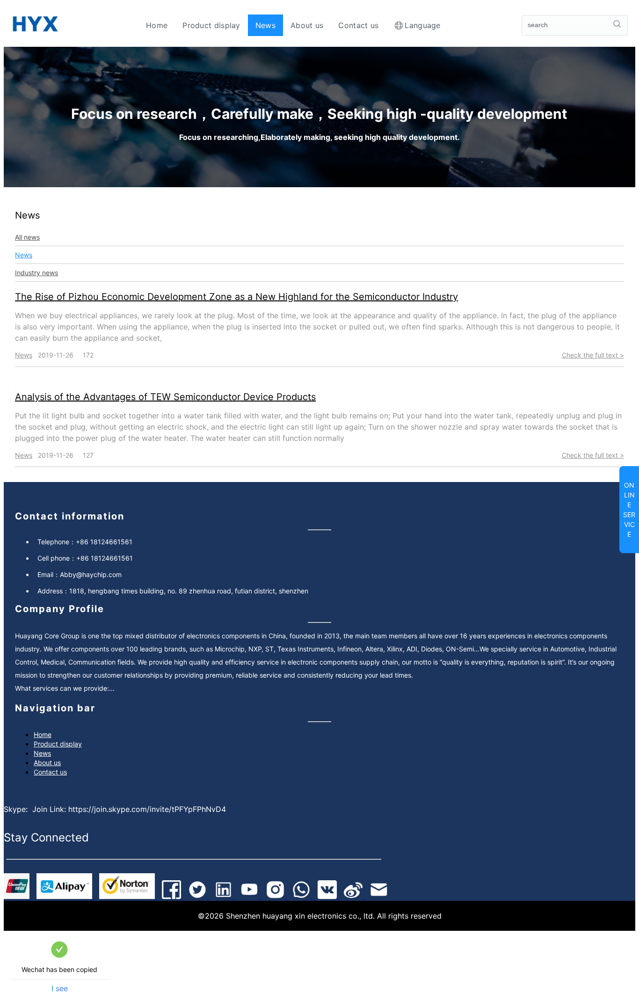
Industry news (36, 273)
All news (27, 237)
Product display (211, 25)
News (265, 25)
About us (306, 25)
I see (59, 988)
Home (156, 25)
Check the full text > (593, 355)
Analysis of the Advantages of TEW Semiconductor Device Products (165, 396)
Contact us (358, 25)
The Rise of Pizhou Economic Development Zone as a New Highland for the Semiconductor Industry (236, 296)
